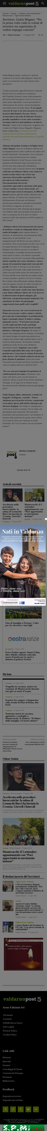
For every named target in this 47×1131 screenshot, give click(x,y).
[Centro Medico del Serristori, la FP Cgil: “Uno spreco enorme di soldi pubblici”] (8, 927)
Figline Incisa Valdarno (23, 15)
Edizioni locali (7, 15)
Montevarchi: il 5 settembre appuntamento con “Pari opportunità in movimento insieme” (34, 510)
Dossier (13, 13)
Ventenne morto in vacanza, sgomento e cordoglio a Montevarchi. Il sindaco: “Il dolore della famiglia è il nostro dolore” (23, 717)
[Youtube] (28, 1109)
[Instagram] (13, 1109)
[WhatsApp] (38, 478)
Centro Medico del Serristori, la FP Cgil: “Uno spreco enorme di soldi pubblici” (30, 927)
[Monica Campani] (4, 35)
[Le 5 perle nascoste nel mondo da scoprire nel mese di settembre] (23, 580)
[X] (20, 478)
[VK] (32, 478)
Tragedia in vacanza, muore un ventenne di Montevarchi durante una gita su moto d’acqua (22, 689)
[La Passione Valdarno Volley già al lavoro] (35, 534)
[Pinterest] (26, 478)
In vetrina (9, 590)
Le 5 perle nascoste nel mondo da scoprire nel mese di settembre (22, 594)
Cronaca (6, 13)
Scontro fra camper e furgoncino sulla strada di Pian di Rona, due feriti (22, 702)
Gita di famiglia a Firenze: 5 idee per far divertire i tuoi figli (22, 624)
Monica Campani (14, 35)
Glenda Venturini (15, 848)
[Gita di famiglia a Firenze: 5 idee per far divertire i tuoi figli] (23, 610)
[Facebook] (14, 478)
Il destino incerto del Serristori (29, 13)
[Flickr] (36, 1109)
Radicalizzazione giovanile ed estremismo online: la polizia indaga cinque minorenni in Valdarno (12, 549)
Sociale (27, 519)
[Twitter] (21, 1109)
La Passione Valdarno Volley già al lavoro (34, 545)
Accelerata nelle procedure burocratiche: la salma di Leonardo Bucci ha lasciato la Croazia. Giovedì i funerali (12, 511)
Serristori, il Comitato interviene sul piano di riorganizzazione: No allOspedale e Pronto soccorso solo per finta (12, 746)
